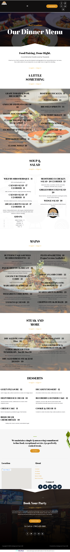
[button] (27, 6)
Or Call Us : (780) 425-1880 (35, 526)
